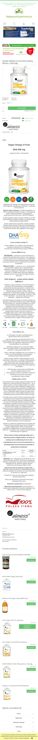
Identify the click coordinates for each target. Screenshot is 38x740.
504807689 (9, 5)
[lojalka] (19, 50)
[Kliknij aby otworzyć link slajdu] (19, 32)
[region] (19, 32)
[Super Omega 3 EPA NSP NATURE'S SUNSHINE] (10, 562)
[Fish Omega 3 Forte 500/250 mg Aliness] (10, 650)
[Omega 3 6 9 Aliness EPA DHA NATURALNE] (10, 693)
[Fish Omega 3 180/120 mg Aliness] (10, 628)
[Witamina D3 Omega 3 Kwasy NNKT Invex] (10, 606)
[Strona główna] (19, 12)
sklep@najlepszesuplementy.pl (25, 5)
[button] (5, 24)
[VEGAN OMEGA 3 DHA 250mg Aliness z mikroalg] (10, 672)
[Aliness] (11, 126)
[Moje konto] (24, 24)
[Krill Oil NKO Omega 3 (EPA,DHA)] (10, 584)
